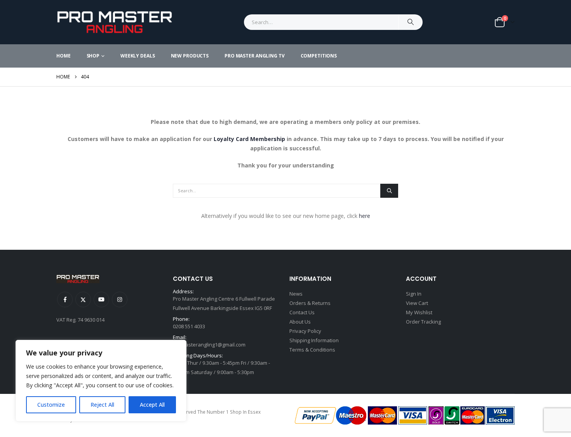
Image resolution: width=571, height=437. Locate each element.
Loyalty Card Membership (249, 139)
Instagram (119, 299)
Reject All (102, 404)
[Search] (411, 22)
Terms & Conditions (312, 349)
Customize (51, 404)
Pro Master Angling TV (254, 55)
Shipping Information (314, 340)
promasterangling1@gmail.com (209, 344)
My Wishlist (419, 312)
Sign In (413, 293)
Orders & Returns (310, 302)
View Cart (417, 302)
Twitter (83, 299)
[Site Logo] (114, 22)
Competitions (319, 55)
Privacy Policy (305, 330)
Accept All (152, 404)
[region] (101, 380)
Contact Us (302, 312)
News (296, 293)
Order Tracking (423, 321)
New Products (190, 55)
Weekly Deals (137, 55)
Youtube (101, 299)
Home (63, 55)
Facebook (65, 299)
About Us (300, 321)
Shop (93, 55)
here (364, 215)
